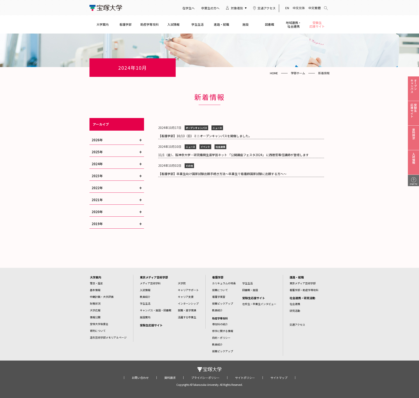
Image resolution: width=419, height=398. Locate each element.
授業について (220, 290)
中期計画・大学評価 (101, 296)
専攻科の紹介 (220, 324)
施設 (245, 24)
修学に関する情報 (222, 331)
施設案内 (145, 317)
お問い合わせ (140, 377)
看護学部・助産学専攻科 (304, 290)
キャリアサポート (188, 290)
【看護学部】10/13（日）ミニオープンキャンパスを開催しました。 (205, 136)
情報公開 (95, 317)
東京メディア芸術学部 (154, 277)
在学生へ (188, 8)
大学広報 (95, 310)
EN (287, 8)
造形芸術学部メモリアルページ (108, 337)
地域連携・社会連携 (293, 24)
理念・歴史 (96, 283)
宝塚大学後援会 (99, 324)
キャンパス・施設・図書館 (155, 310)
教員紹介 (145, 296)
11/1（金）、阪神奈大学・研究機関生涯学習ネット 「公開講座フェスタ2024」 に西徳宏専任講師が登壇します (233, 155)
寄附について (98, 330)
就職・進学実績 (187, 310)
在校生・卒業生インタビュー (259, 304)
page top (413, 183)
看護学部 (125, 24)
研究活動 (295, 310)
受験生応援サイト (317, 24)
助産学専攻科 (149, 24)
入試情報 (173, 24)
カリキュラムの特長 (224, 283)
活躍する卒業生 (187, 317)
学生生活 (197, 24)
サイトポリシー (245, 377)
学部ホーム (298, 73)
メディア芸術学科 (150, 283)
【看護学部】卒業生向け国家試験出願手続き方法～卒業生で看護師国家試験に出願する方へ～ (222, 174)
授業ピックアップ (222, 303)
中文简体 (299, 8)
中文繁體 (314, 8)
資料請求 (170, 377)
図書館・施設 (250, 290)
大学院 (182, 283)
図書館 (269, 24)
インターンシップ (188, 303)
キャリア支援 (186, 296)
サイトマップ (278, 377)
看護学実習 (218, 296)
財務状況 (95, 303)
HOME (274, 73)
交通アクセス (267, 8)
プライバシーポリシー (205, 377)
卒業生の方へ (210, 8)
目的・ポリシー (221, 337)
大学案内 (102, 24)
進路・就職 (221, 24)
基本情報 (95, 290)
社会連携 (295, 304)
